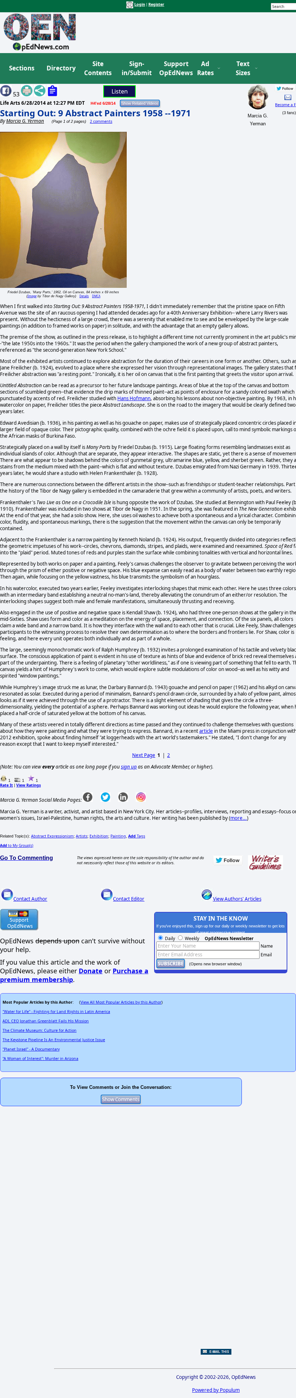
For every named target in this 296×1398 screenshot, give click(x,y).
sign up (129, 766)
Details (84, 296)
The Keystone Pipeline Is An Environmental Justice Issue (54, 1039)
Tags (136, 836)
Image (31, 296)
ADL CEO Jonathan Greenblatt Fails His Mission (46, 1020)
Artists (81, 836)
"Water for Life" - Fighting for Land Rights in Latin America (56, 1011)
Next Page (143, 755)
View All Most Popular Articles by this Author (120, 1002)
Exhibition (99, 836)
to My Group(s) (16, 845)
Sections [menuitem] (21, 68)
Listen (120, 91)
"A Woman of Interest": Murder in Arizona (40, 1058)
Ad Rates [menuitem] (205, 68)
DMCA (96, 296)
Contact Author (30, 899)
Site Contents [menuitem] (98, 68)
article (206, 731)
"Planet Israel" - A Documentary (31, 1049)
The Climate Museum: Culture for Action (40, 1030)
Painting (118, 836)
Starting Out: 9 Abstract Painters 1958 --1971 (95, 113)
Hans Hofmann (134, 398)
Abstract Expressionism (52, 836)
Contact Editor (128, 899)
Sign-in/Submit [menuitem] (136, 68)
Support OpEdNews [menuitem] (173, 68)
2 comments (101, 121)
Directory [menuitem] (61, 68)
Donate (91, 970)
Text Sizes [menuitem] (243, 68)
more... (238, 818)
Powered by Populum (216, 1390)
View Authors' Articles (237, 899)
